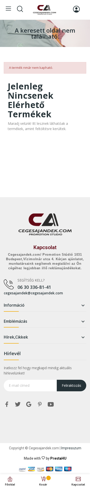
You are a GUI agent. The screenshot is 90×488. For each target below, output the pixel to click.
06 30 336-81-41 (34, 287)
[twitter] (18, 404)
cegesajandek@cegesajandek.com (33, 293)
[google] (29, 404)
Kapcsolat (45, 247)
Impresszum (71, 448)
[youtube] (51, 404)
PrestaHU (58, 458)
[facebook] (7, 404)
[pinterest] (40, 404)
